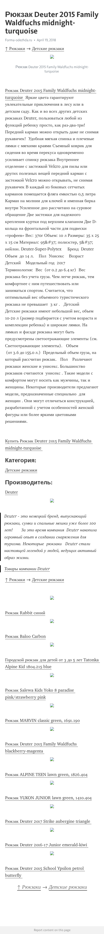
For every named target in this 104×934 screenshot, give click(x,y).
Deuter (11, 492)
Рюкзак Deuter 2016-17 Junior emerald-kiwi (46, 844)
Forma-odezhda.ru (18, 40)
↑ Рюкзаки (15, 48)
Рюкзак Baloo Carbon (25, 636)
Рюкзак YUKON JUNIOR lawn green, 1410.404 (48, 797)
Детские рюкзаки (48, 48)
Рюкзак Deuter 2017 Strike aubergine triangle (48, 821)
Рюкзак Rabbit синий (25, 612)
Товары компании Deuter (27, 568)
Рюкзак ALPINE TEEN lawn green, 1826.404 (46, 774)
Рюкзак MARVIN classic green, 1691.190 (42, 720)
